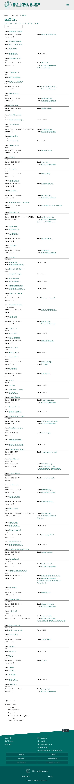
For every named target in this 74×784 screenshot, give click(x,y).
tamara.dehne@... (47, 150)
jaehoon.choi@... (14, 141)
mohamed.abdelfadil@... (49, 34)
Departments (42, 738)
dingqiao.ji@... (13, 262)
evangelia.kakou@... (15, 274)
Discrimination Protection (53, 762)
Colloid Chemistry (43, 747)
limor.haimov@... (14, 229)
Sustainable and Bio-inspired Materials (49, 750)
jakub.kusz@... (46, 321)
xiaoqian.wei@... (46, 639)
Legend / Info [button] (10, 700)
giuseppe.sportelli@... (48, 535)
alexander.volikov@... (48, 604)
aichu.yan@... (13, 680)
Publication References (48, 65)
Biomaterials (41, 741)
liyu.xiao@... (13, 651)
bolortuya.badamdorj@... (49, 86)
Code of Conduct (21, 762)
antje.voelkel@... (46, 616)
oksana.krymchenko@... (49, 310)
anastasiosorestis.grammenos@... (52, 205)
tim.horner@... (45, 250)
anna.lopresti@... (14, 352)
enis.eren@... (45, 162)
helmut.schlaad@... (47, 464)
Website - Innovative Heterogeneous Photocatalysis (49, 582)
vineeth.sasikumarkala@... (49, 452)
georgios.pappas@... (15, 412)
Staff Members (9, 741)
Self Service (21, 758)
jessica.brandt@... (47, 129)
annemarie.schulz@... (48, 478)
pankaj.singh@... (14, 525)
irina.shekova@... (46, 513)
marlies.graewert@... (47, 217)
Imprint (50, 776)
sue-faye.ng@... (46, 373)
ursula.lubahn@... (47, 362)
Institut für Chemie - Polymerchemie (50, 469)
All (37, 23)
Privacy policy (25, 776)
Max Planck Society (53, 758)
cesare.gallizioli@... (47, 183)
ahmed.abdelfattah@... (16, 44)
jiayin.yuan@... (46, 689)
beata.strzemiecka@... (16, 545)
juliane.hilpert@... (46, 238)
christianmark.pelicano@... (49, 421)
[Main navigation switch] (67, 5)
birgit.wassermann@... (16, 630)
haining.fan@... (46, 174)
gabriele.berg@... (46, 108)
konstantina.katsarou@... (17, 288)
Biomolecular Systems (44, 744)
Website (45, 364)
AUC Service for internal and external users (52, 621)
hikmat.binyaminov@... (16, 120)
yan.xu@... (12, 670)
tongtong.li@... (13, 333)
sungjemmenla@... (47, 552)
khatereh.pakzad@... (47, 400)
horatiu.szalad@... (47, 564)
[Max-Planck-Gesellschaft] (29, 771)
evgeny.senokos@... (47, 501)
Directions (8, 744)
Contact (8, 738)
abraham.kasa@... (15, 281)
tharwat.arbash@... (15, 77)
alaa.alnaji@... (13, 53)
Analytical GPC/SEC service (47, 222)
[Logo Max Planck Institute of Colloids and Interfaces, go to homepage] (34, 4)
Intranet (21, 754)
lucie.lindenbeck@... (47, 340)
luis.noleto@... (13, 393)
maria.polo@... (46, 433)
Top (67, 730)
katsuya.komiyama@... (48, 298)
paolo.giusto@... (46, 195)
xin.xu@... (44, 660)
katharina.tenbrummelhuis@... (51, 575)
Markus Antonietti (44, 68)
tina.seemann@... (47, 490)
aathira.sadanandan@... (16, 445)
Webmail (52, 754)
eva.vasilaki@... (46, 592)
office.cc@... (45, 63)
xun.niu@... (12, 385)
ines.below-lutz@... (47, 98)
